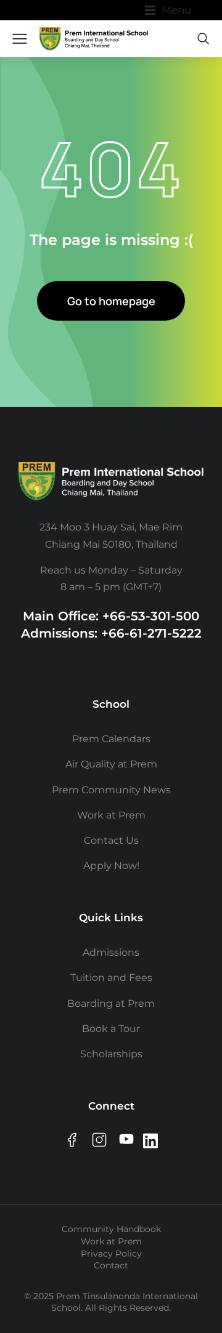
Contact (111, 1265)
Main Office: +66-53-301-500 (111, 616)
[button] (168, 10)
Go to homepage (111, 301)
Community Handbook (111, 1229)
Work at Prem (111, 1241)
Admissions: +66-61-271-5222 (111, 633)
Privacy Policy (111, 1253)
